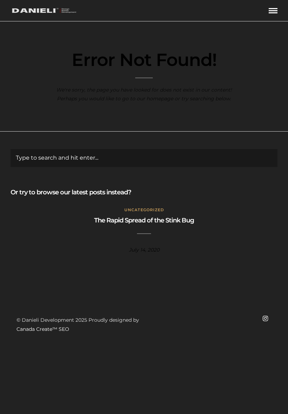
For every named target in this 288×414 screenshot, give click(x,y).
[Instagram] (265, 318)
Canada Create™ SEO (43, 329)
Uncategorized (144, 209)
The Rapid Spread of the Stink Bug (144, 220)
